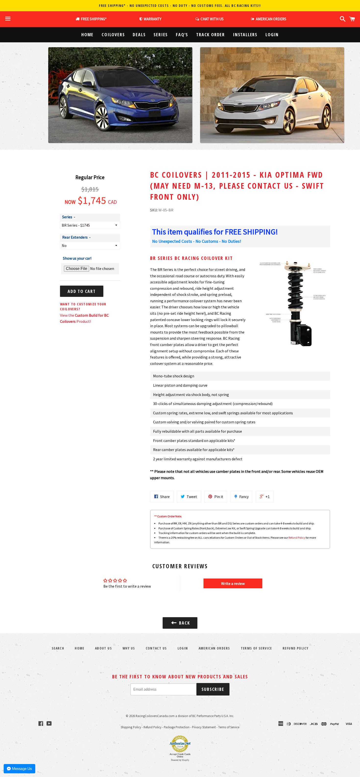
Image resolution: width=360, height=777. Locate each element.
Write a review (233, 583)
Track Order (210, 34)
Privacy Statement (204, 727)
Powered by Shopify (180, 760)
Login (272, 34)
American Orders (214, 648)
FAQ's (182, 34)
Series (161, 34)
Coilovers (113, 34)
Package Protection (177, 727)
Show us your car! (77, 258)
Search (58, 648)
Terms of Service (256, 648)
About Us (103, 648)
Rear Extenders (75, 237)
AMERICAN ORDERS (270, 19)
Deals (139, 34)
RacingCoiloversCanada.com (155, 716)
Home (87, 34)
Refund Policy (296, 537)
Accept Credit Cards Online (180, 755)
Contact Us (156, 648)
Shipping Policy (131, 727)
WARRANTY (152, 19)
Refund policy (295, 648)
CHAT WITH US (211, 19)
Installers (245, 34)
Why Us (128, 648)
